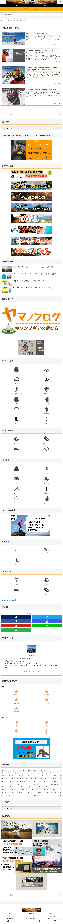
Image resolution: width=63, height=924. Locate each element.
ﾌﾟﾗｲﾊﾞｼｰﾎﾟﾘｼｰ (52, 916)
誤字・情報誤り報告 (31, 918)
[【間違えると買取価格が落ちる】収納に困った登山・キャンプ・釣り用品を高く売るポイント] (31, 881)
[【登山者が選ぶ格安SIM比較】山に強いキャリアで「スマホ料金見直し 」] (47, 847)
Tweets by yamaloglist (9, 600)
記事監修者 (51, 914)
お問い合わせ (51, 918)
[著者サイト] (16, 617)
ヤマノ (31, 656)
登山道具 (32, 914)
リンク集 (31, 916)
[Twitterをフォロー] (47, 617)
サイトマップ (12, 918)
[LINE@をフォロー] (47, 625)
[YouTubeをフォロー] (16, 625)
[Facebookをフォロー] (16, 621)
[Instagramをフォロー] (47, 621)
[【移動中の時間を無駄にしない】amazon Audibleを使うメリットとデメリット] (47, 864)
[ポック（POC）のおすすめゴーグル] (38, 527)
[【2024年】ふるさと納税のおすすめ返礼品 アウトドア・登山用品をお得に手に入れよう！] (16, 829)
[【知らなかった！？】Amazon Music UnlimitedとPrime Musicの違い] (16, 847)
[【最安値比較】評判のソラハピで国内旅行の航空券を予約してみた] (47, 829)
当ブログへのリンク (11, 916)
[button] (61, 14)
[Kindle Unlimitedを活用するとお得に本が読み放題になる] (16, 864)
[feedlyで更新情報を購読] (16, 630)
